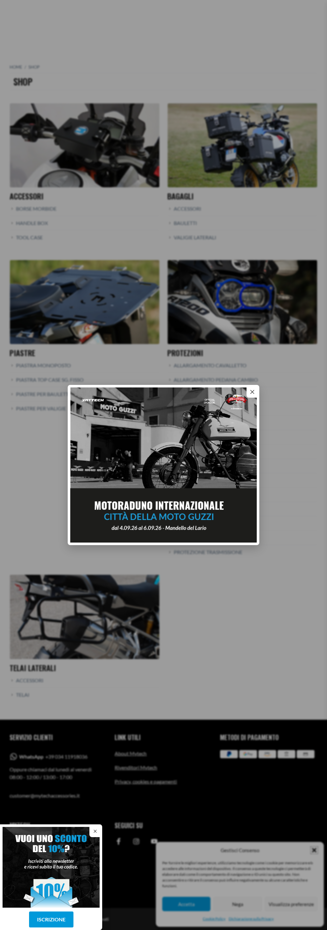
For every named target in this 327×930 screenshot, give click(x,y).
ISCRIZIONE (51, 919)
